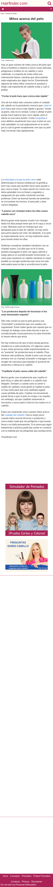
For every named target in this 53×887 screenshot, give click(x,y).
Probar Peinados (41, 876)
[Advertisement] (26, 155)
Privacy (25, 881)
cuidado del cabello (14, 415)
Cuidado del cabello (11, 13)
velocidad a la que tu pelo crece (20, 179)
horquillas (40, 118)
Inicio (2, 13)
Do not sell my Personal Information (18, 884)
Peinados (26, 876)
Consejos (15, 876)
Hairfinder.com (14, 3)
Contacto (15, 881)
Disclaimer (36, 881)
